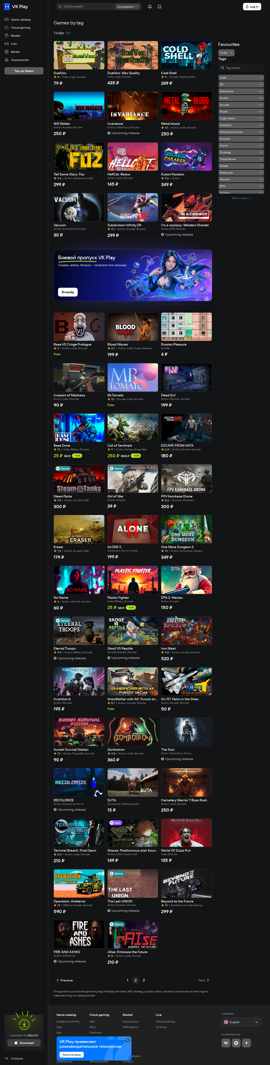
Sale (59, 1032)
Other (127, 1049)
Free (59, 1027)
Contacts (128, 1061)
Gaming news (65, 1061)
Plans (93, 1027)
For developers (132, 1056)
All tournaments (99, 1061)
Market (128, 1015)
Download (96, 1032)
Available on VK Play (68, 1021)
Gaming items (131, 1021)
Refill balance (130, 1027)
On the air (161, 1027)
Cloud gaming (99, 1015)
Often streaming (165, 1021)
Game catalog (66, 1015)
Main (92, 1021)
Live (159, 1015)
